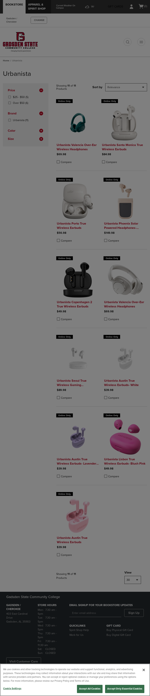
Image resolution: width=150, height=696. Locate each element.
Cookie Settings (12, 688)
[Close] (143, 670)
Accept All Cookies (89, 688)
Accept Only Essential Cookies (124, 688)
